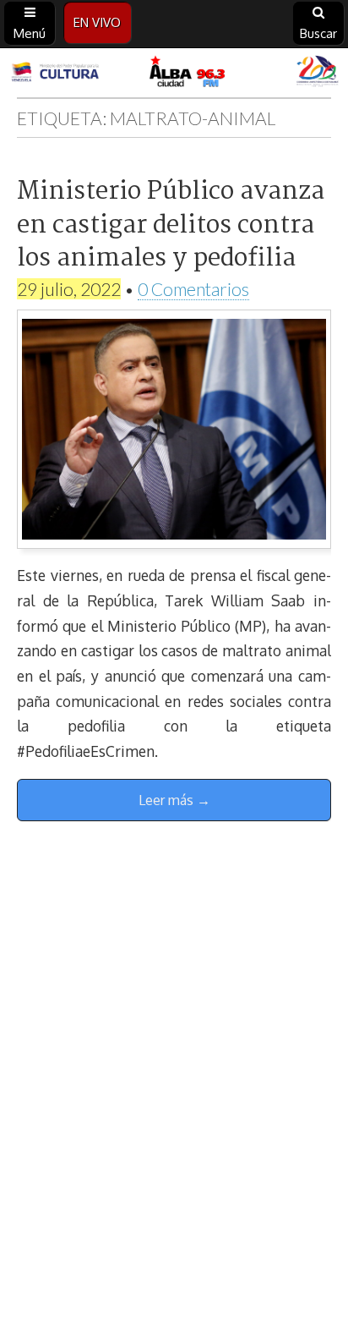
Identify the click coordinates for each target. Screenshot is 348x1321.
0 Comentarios (193, 288)
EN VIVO (97, 22)
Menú (30, 33)
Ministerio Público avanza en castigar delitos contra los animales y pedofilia (170, 225)
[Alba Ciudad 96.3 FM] (174, 72)
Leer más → (174, 800)
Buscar (318, 33)
